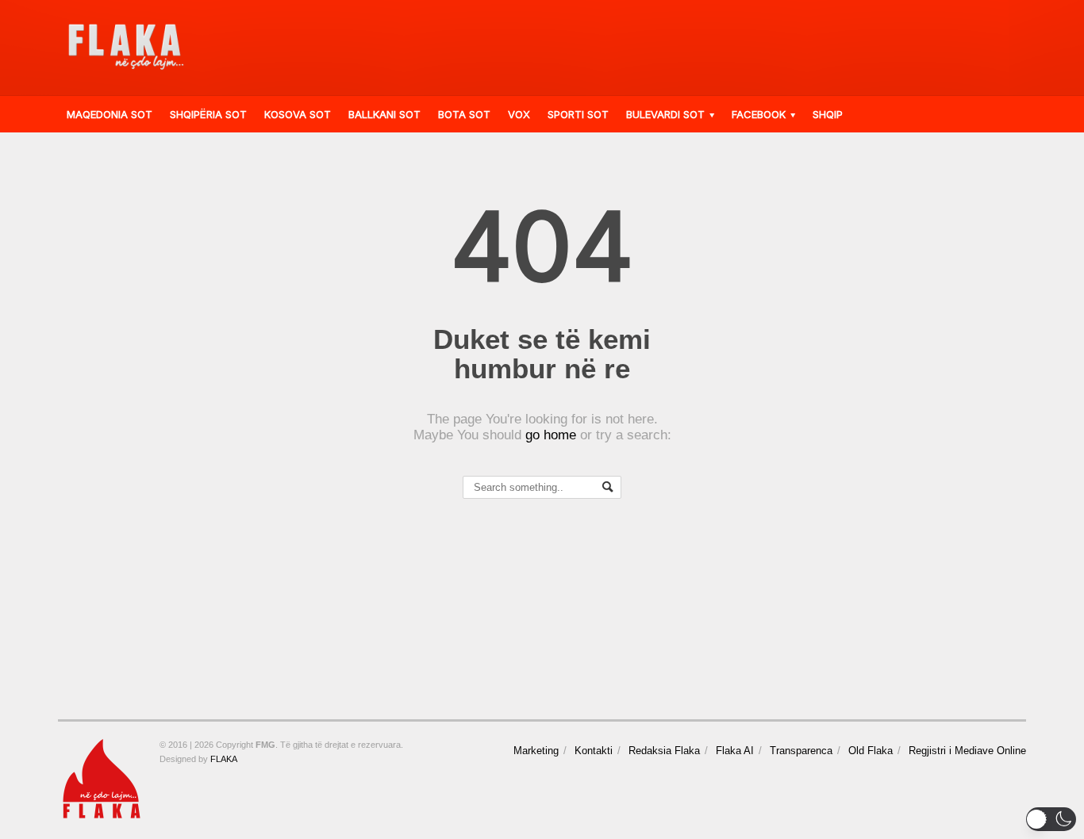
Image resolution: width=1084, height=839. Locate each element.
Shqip (828, 114)
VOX (519, 114)
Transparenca (801, 751)
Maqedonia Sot (109, 114)
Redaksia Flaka (664, 751)
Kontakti (594, 751)
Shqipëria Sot (208, 114)
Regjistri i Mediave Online (967, 751)
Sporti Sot (578, 114)
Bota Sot (464, 114)
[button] (1051, 819)
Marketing (536, 751)
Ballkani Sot (384, 114)
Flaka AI (735, 751)
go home (550, 434)
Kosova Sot (297, 114)
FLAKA (223, 759)
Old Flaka (870, 751)
